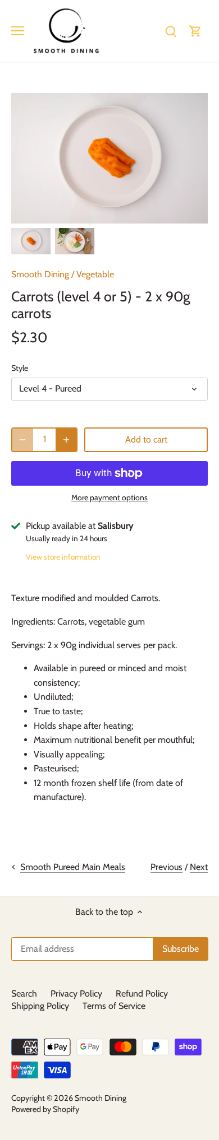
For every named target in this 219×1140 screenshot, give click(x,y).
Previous (166, 867)
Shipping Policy (40, 1006)
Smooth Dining (40, 274)
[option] (31, 241)
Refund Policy (142, 993)
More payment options (109, 498)
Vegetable (95, 274)
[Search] (170, 30)
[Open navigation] (17, 30)
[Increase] (66, 440)
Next (199, 867)
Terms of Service (114, 1006)
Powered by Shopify (45, 1109)
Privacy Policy (76, 993)
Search (24, 993)
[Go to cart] (195, 30)
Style (19, 368)
